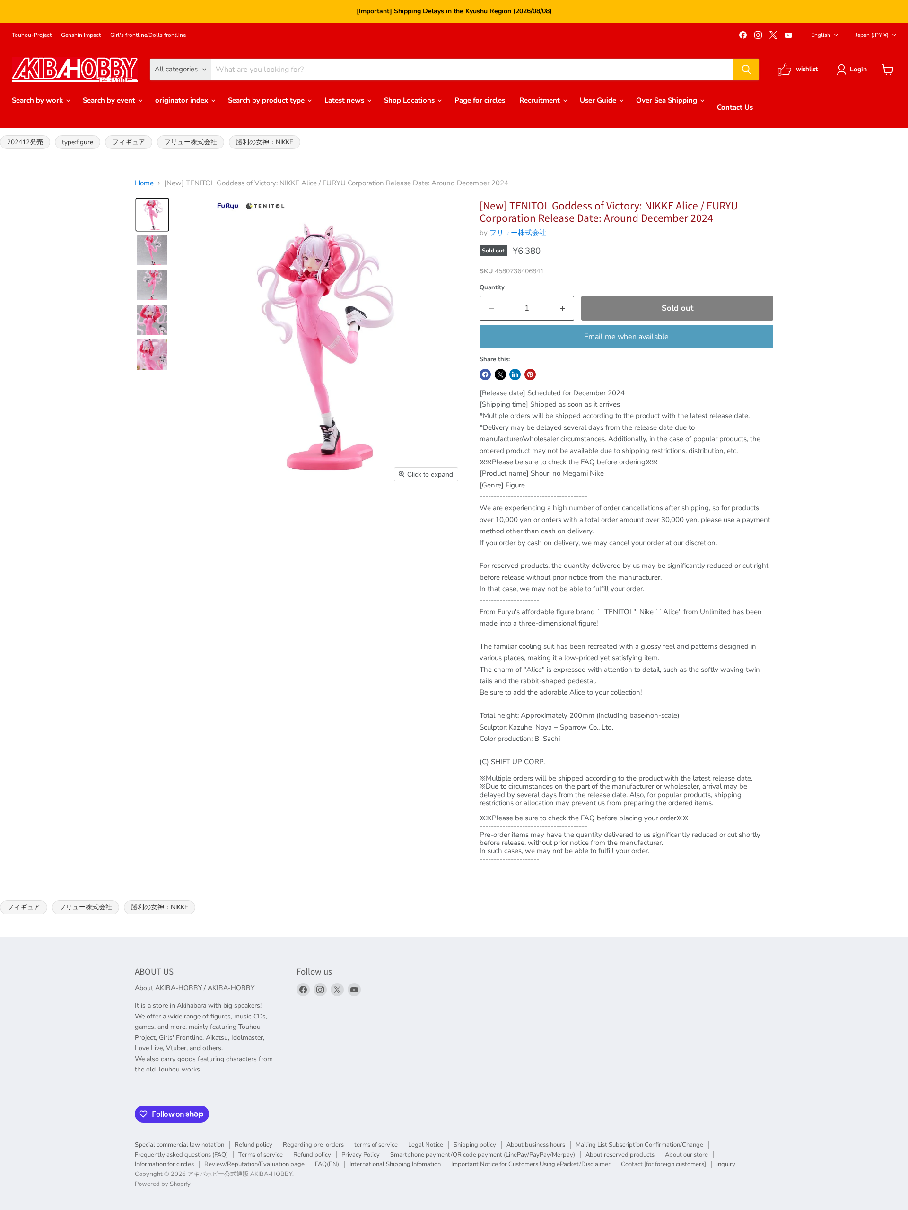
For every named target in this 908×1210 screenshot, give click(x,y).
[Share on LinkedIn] (515, 374)
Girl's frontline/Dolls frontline (148, 35)
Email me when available (626, 336)
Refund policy (253, 1144)
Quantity (492, 287)
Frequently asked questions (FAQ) (181, 1154)
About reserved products (620, 1154)
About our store (686, 1154)
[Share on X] (500, 374)
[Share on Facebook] (485, 374)
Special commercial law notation (179, 1144)
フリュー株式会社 (190, 142)
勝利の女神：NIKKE (264, 142)
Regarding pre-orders (313, 1144)
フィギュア (128, 142)
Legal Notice (425, 1144)
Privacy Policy (360, 1154)
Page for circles (479, 100)
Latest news (345, 100)
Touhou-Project (32, 35)
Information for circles (164, 1164)
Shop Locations (410, 100)
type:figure (77, 142)
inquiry (725, 1164)
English (820, 35)
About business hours (535, 1144)
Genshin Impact (81, 35)
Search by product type (267, 100)
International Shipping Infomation (395, 1164)
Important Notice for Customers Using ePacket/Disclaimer (531, 1164)
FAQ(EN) (327, 1164)
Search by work (38, 100)
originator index (182, 100)
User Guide (599, 100)
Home (144, 183)
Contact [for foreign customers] (663, 1164)
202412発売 (25, 142)
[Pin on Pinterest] (530, 374)
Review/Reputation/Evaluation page (254, 1164)
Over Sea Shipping (667, 100)
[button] (853, 69)
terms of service (376, 1144)
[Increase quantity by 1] (563, 308)
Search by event (110, 100)
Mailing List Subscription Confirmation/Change (639, 1144)
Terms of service (260, 1154)
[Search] (746, 69)
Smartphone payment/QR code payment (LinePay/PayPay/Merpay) (482, 1154)
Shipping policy (475, 1144)
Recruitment (540, 100)
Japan (872, 35)
